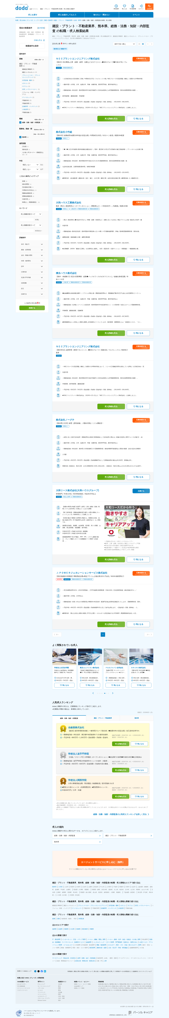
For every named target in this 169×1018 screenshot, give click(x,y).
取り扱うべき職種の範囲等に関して (104, 971)
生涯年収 (121, 988)
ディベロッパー (27, 97)
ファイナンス (41, 992)
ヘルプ (150, 971)
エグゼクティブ (42, 996)
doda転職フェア (78, 986)
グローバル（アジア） (44, 998)
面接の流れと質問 (117, 986)
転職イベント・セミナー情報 (82, 984)
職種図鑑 (124, 990)
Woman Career (42, 1000)
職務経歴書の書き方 (125, 984)
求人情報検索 (21, 986)
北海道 (60, 984)
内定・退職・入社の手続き (131, 986)
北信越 (60, 992)
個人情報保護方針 (29, 1015)
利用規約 (70, 971)
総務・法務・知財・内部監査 (64, 835)
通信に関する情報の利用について (83, 971)
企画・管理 (77, 20)
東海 (59, 990)
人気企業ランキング (105, 988)
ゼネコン (25, 83)
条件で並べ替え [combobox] (120, 44)
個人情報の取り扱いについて (32, 1013)
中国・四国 (61, 996)
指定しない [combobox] (27, 165)
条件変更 (41, 28)
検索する (32, 308)
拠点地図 (130, 1006)
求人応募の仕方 (106, 986)
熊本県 (50, 20)
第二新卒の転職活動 (145, 986)
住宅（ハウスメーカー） (29, 89)
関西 (59, 994)
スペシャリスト (42, 994)
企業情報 (131, 990)
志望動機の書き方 (137, 984)
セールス (40, 990)
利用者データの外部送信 (123, 971)
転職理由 (127, 988)
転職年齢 (133, 988)
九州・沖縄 (43, 20)
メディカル (41, 988)
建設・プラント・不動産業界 (63, 20)
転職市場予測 (106, 990)
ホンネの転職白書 (116, 990)
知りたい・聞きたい (101, 15)
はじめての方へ (21, 984)
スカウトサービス (22, 990)
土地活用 (25, 109)
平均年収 (114, 988)
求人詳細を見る (111, 119)
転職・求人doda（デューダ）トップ (27, 20)
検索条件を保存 (32, 46)
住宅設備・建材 (27, 80)
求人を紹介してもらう (67, 15)
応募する (141, 491)
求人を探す (32, 15)
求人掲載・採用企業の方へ (144, 1006)
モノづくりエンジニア (44, 986)
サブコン (25, 86)
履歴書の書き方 (114, 984)
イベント (136, 15)
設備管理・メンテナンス (29, 106)
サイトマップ (143, 971)
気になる (139, 119)
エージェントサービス (23, 988)
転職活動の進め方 (103, 984)
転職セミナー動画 (79, 988)
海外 (59, 1000)
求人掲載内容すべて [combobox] (28, 214)
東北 (59, 986)
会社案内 (122, 1006)
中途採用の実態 (141, 988)
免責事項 (135, 971)
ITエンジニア (41, 984)
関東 (59, 988)
